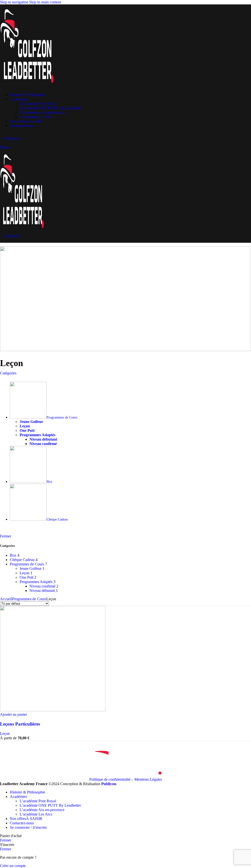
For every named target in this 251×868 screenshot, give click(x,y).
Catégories (8, 373)
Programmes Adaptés (36, 582)
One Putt (26, 577)
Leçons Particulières (20, 724)
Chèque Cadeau (22, 560)
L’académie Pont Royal (38, 104)
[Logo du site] (27, 86)
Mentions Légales (148, 779)
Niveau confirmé (42, 586)
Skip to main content (45, 2)
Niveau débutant (42, 590)
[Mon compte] (1, 134)
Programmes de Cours (27, 564)
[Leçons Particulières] (52, 710)
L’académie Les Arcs (36, 117)
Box (13, 555)
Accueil (6, 599)
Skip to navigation (14, 2)
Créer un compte (13, 866)
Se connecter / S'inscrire (28, 827)
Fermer (5, 536)
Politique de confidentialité (109, 779)
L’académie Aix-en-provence (42, 112)
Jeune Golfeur (30, 568)
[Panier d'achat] (1, 143)
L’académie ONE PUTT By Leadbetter (50, 108)
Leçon (24, 573)
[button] (13, 714)
